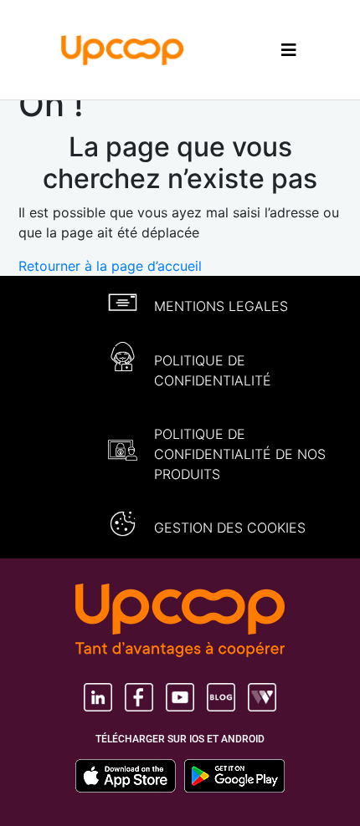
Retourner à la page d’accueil (110, 265)
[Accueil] (123, 48)
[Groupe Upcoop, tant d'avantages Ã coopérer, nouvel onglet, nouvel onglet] (180, 622)
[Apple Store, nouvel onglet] (129, 776)
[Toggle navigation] (289, 49)
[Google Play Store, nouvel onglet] (234, 776)
